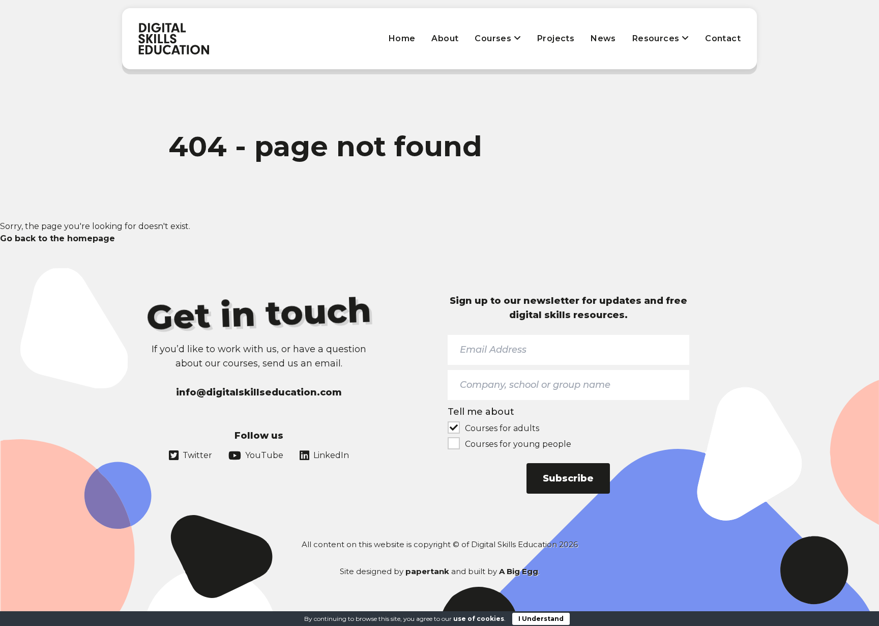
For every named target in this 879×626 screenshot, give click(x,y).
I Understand (541, 618)
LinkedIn (331, 455)
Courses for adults (502, 428)
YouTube (264, 455)
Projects (555, 38)
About (444, 38)
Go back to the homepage (57, 238)
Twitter (197, 455)
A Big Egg (518, 571)
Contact (723, 38)
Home (402, 38)
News (603, 38)
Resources (657, 38)
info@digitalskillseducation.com (259, 392)
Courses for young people (518, 444)
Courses (494, 38)
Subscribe (568, 478)
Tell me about (481, 411)
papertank (427, 571)
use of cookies (478, 618)
